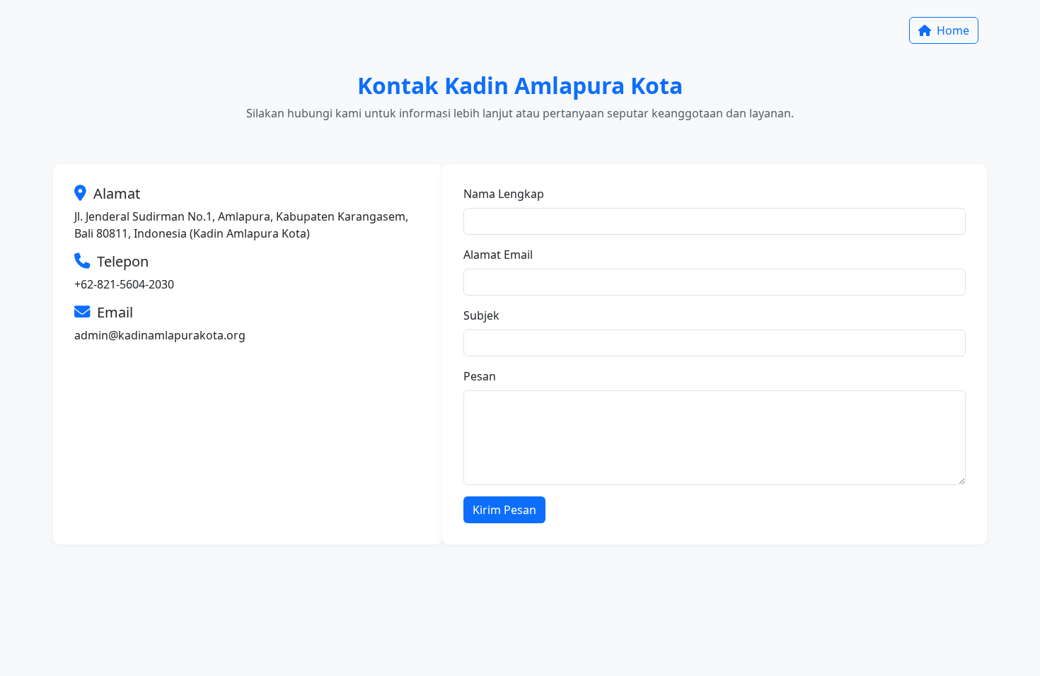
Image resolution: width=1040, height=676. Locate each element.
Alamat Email (498, 254)
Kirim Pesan (504, 510)
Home (951, 30)
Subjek (481, 315)
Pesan (479, 376)
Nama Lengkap (503, 194)
